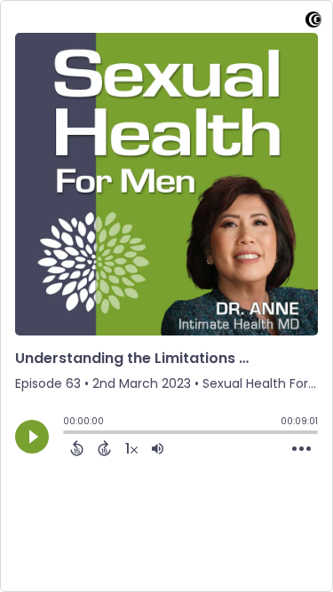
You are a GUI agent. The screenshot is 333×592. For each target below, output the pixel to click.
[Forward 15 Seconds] (104, 448)
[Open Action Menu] (301, 449)
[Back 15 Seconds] (77, 448)
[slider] (67, 434)
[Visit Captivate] (313, 23)
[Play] (32, 437)
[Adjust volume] (157, 448)
